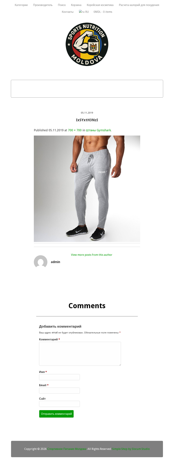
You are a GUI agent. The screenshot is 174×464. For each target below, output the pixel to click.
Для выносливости (138, 84)
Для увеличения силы (65, 93)
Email (44, 385)
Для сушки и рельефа (101, 84)
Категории (21, 5)
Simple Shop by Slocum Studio (131, 449)
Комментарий (49, 339)
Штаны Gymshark (98, 130)
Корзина (76, 5)
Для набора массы (35, 84)
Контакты (68, 11)
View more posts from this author (91, 254)
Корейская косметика (100, 5)
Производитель (43, 5)
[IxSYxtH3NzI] (87, 241)
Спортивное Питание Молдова (66, 449)
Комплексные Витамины (107, 93)
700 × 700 (75, 130)
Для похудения (67, 84)
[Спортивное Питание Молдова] (87, 65)
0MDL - (103, 11)
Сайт (42, 398)
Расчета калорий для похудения (139, 5)
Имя (43, 372)
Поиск (62, 5)
